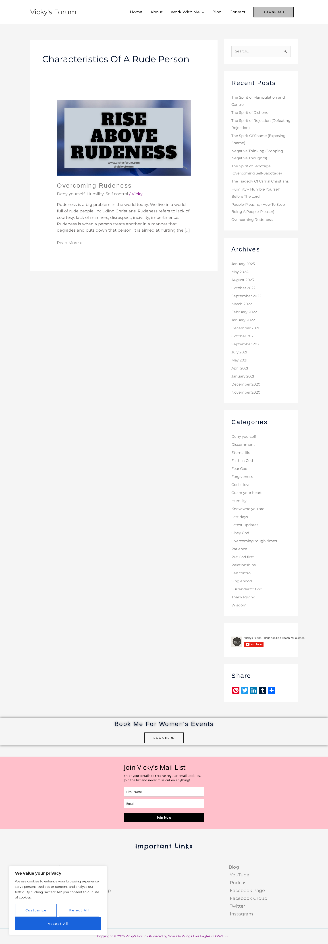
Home (136, 12)
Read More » (69, 242)
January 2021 (242, 376)
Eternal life (240, 452)
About (156, 12)
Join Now (164, 817)
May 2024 (240, 272)
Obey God (240, 533)
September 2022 (246, 296)
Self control (117, 193)
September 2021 (246, 344)
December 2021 (245, 328)
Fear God (239, 469)
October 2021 (243, 336)
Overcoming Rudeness (94, 185)
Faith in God (242, 461)
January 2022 (243, 320)
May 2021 (239, 360)
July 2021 (239, 352)
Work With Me (185, 12)
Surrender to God (246, 589)
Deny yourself (71, 193)
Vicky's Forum (53, 12)
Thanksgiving (243, 597)
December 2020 (245, 384)
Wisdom (239, 605)
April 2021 (239, 368)
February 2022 (244, 312)
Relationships (243, 565)
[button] (273, 12)
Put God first (242, 557)
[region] (58, 900)
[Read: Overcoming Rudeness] (124, 137)
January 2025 (243, 264)
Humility (95, 193)
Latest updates (244, 525)
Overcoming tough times (254, 541)
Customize (36, 910)
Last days (239, 517)
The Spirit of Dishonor (250, 112)
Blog (217, 12)
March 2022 (241, 304)
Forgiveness (242, 477)
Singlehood (241, 581)
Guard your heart (246, 493)
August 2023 (242, 280)
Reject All (79, 910)
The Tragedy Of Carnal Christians (260, 181)
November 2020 (245, 392)
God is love (241, 485)
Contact (237, 12)
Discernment (243, 444)
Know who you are (247, 509)
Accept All (58, 924)
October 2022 (243, 288)
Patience (239, 549)
